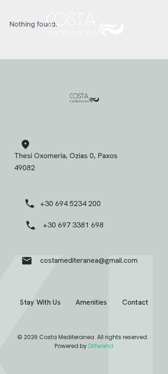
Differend (100, 346)
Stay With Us (40, 302)
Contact (135, 302)
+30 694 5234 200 (70, 203)
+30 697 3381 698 (73, 225)
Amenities (91, 302)
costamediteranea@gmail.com (89, 260)
